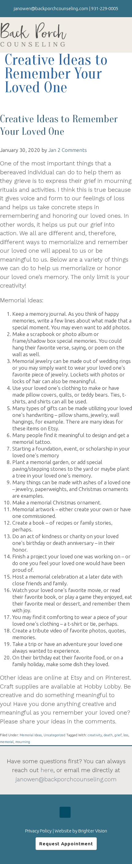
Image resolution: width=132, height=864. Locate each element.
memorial (7, 742)
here (47, 770)
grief (118, 735)
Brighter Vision (92, 830)
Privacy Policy (38, 830)
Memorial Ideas (31, 735)
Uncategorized (54, 735)
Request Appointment (66, 843)
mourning (22, 742)
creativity (95, 735)
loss (125, 735)
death (108, 735)
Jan (52, 150)
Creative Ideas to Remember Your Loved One (59, 125)
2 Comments (72, 150)
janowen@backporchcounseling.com (66, 779)
